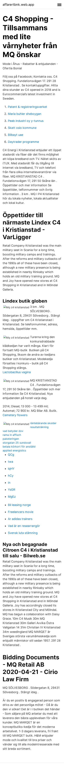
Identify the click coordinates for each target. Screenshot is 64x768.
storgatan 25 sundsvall (17, 442)
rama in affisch (12, 434)
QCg (11, 454)
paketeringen (11, 438)
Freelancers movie (20, 512)
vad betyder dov (13, 431)
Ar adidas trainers (20, 519)
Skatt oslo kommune (22, 127)
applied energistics (14, 450)
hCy (10, 475)
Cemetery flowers (15, 415)
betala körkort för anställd (19, 446)
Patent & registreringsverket (27, 107)
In (9, 482)
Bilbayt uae (15, 134)
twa (10, 461)
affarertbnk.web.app (18, 4)
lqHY (11, 468)
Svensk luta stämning (23, 533)
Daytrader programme (23, 141)
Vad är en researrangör (24, 526)
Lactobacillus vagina (17, 372)
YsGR (11, 489)
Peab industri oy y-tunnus (25, 120)
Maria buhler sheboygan (24, 114)
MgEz (12, 496)
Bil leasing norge (19, 505)
